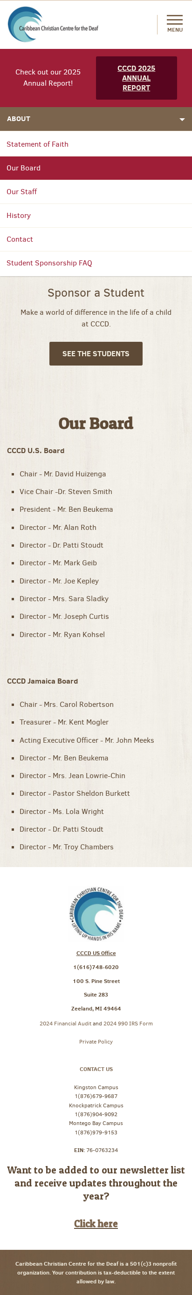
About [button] (18, 118)
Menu (175, 30)
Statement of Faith (38, 144)
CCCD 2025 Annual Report (136, 78)
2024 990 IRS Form (128, 1023)
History (19, 215)
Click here (96, 1223)
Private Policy (96, 1041)
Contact (20, 239)
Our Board (24, 168)
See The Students (96, 353)
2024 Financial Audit (66, 1023)
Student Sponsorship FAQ (49, 263)
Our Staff (22, 192)
